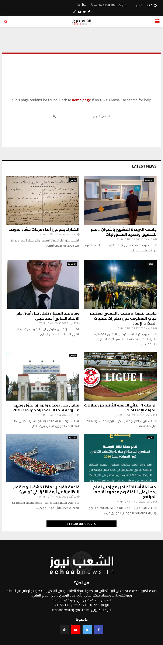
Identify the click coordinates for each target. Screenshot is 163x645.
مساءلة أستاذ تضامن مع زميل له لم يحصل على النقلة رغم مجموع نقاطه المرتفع (125, 491)
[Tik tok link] (74, 11)
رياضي (150, 355)
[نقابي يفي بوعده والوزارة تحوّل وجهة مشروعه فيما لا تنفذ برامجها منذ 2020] (42, 376)
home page (81, 99)
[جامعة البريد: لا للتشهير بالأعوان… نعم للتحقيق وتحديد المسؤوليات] (120, 200)
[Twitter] (87, 629)
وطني (150, 264)
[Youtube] (75, 629)
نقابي (150, 437)
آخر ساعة (149, 180)
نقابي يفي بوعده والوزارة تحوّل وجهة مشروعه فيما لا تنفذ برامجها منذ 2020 (46, 407)
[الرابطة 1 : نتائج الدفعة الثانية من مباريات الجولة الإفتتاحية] (120, 376)
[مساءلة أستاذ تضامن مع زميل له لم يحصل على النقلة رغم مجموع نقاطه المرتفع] (120, 458)
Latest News (144, 166)
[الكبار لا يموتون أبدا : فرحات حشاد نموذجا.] (42, 200)
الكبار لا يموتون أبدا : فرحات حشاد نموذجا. (43, 229)
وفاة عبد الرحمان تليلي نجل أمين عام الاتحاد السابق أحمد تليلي (47, 316)
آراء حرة (72, 437)
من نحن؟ (96, 4)
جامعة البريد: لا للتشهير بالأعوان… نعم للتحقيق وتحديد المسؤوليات (124, 232)
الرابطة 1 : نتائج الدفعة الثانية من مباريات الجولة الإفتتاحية (120, 407)
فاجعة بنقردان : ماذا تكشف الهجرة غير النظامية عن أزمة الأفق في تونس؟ (46, 489)
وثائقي (73, 180)
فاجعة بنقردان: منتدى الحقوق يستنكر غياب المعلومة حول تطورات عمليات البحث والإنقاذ (123, 318)
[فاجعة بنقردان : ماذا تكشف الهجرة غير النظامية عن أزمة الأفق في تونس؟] (42, 458)
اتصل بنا (82, 4)
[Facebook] (98, 629)
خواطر (73, 355)
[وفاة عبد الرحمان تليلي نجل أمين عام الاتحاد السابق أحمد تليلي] (42, 284)
